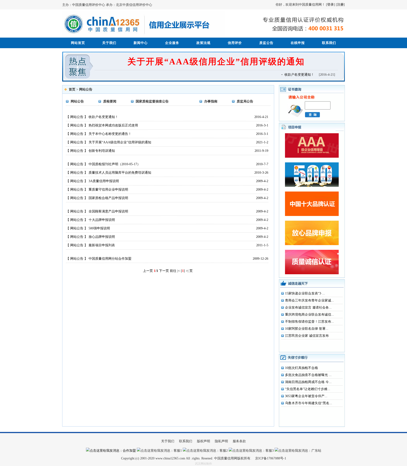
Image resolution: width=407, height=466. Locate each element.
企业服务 (172, 43)
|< (178, 271)
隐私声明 (221, 441)
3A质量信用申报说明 (104, 181)
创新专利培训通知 (102, 151)
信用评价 (235, 43)
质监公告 (266, 43)
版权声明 (203, 441)
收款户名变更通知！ (296, 74)
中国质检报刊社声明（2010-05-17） (114, 164)
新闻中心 (141, 43)
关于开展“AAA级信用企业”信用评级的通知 (216, 61)
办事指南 (210, 101)
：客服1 (176, 450)
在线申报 (298, 43)
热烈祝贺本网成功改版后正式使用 (113, 125)
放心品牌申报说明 (102, 237)
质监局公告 (245, 101)
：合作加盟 (127, 450)
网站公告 (85, 89)
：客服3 (268, 450)
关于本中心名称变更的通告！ (110, 134)
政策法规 (203, 43)
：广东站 (314, 450)
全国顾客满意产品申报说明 (108, 211)
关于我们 (109, 43)
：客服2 (222, 450)
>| (187, 271)
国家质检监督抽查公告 (152, 101)
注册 (340, 4)
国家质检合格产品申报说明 (108, 198)
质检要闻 (109, 101)
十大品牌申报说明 (102, 220)
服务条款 (239, 441)
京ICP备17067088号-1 (270, 458)
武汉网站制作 (203, 463)
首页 (72, 89)
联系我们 (329, 43)
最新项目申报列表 (102, 245)
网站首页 (78, 43)
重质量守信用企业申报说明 (108, 189)
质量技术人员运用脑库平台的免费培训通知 (120, 172)
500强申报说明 (99, 228)
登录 (330, 4)
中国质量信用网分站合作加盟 (110, 258)
